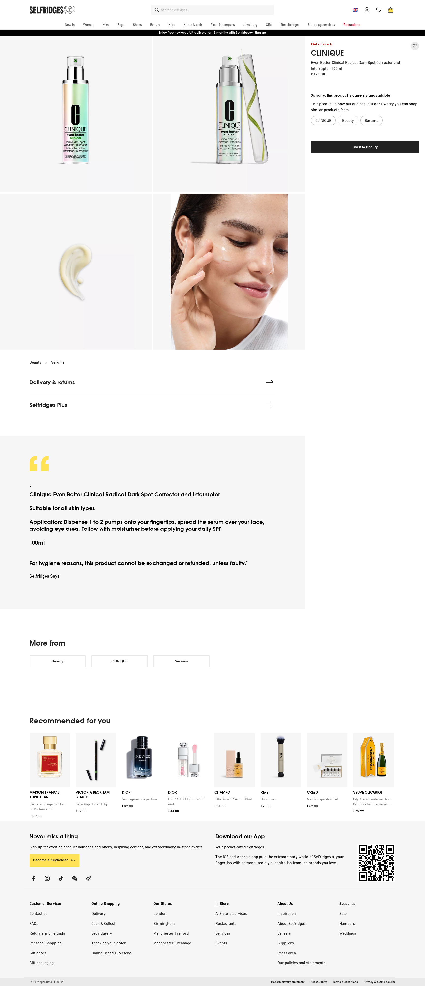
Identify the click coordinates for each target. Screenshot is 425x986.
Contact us (38, 913)
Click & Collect (103, 923)
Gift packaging (42, 962)
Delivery (98, 913)
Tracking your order (108, 943)
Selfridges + (101, 933)
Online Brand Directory (111, 953)
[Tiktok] (61, 881)
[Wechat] (75, 881)
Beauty (35, 362)
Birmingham (164, 923)
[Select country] (355, 10)
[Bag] (390, 10)
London (159, 913)
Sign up (260, 32)
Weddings (347, 933)
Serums (57, 362)
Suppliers (285, 943)
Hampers (347, 923)
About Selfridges (291, 923)
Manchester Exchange (172, 943)
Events (221, 943)
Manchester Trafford (171, 933)
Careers (284, 933)
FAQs (34, 923)
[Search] (157, 10)
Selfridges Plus (48, 405)
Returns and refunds (47, 933)
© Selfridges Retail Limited (46, 982)
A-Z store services (231, 913)
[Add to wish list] (415, 46)
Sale (343, 913)
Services (222, 933)
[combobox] (216, 9)
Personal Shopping (45, 943)
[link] (49, 806)
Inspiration (286, 913)
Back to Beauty (365, 147)
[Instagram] (47, 881)
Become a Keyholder (50, 860)
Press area (286, 953)
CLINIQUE (327, 53)
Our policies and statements (301, 962)
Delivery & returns (52, 382)
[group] (212, 777)
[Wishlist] (379, 10)
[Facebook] (33, 881)
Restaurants (225, 923)
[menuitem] (70, 24)
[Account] (367, 10)
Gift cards (38, 953)
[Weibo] (88, 881)
